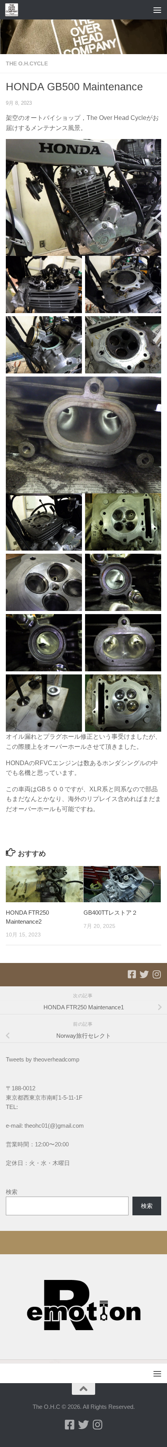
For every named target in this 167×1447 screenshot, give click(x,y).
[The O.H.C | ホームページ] (14, 9)
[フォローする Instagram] (156, 974)
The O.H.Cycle (27, 63)
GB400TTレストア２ (110, 912)
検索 (11, 1191)
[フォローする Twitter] (144, 974)
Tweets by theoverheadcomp (42, 1059)
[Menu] (157, 9)
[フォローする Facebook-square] (131, 974)
